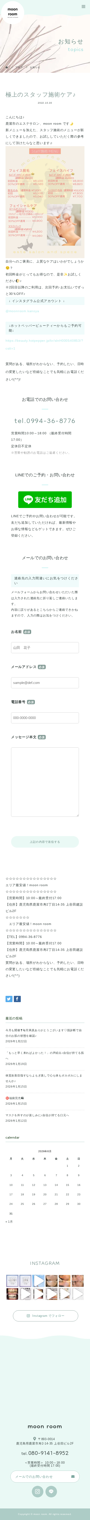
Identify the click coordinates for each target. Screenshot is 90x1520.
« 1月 (9, 1221)
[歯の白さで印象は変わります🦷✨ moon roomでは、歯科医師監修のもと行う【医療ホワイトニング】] (38, 1294)
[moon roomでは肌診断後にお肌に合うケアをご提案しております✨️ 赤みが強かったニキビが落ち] (65, 1281)
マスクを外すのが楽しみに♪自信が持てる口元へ (37, 1115)
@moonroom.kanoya (22, 311)
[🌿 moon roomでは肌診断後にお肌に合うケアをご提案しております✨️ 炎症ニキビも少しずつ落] (78, 1281)
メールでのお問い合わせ (34, 1476)
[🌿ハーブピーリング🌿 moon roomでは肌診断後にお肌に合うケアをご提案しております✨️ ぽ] (51, 1281)
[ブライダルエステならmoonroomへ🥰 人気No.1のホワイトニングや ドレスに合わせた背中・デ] (38, 1281)
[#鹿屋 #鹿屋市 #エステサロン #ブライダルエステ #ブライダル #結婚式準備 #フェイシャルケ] (65, 1294)
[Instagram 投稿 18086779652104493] (25, 1281)
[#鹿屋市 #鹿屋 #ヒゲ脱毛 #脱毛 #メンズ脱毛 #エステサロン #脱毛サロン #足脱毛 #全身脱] (51, 1294)
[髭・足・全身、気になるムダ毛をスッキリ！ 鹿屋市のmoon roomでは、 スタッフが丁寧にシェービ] (25, 1294)
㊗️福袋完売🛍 (15, 1098)
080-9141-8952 (48, 1454)
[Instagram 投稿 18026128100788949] (12, 1281)
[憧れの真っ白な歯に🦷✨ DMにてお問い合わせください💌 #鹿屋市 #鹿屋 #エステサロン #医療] (78, 1294)
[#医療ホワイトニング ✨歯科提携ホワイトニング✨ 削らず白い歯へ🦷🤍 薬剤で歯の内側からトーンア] (12, 1294)
